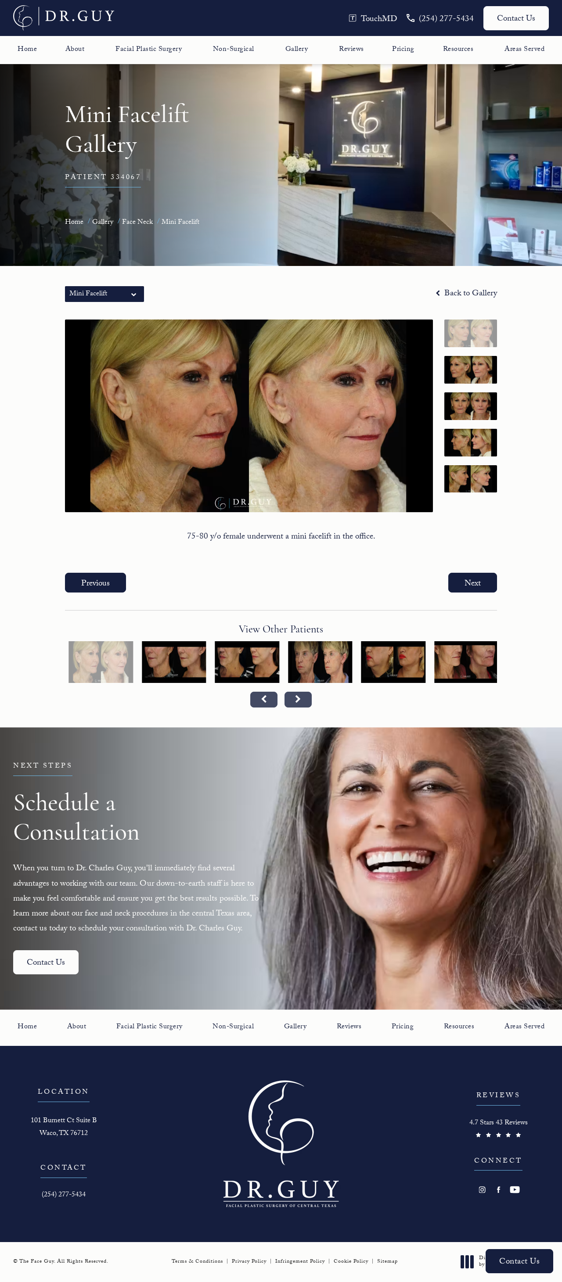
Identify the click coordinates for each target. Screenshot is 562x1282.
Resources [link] (458, 50)
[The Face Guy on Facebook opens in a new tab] (498, 1190)
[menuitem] (27, 50)
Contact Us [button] (519, 1262)
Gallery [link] (296, 50)
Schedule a (76, 804)
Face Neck (137, 223)
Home (74, 223)
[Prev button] (263, 699)
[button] (372, 18)
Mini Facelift (180, 223)
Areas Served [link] (524, 50)
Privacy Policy (249, 1261)
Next (473, 584)
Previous (95, 584)
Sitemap (387, 1261)
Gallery (102, 223)
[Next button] (298, 699)
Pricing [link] (403, 50)
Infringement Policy (300, 1261)
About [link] (75, 50)
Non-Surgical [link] (233, 50)
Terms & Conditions (197, 1261)
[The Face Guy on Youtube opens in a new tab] (515, 1190)
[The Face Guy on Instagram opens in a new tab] (482, 1190)
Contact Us (516, 19)
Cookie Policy (351, 1261)
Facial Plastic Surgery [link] (148, 50)
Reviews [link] (351, 50)
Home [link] (27, 50)
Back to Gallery (469, 294)
